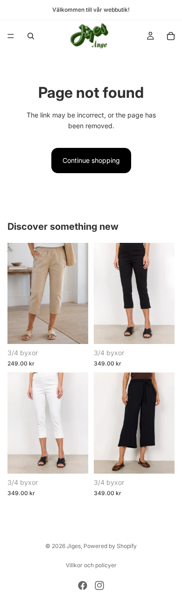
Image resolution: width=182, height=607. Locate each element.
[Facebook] (82, 585)
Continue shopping (91, 160)
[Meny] (10, 36)
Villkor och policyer (91, 565)
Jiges (74, 545)
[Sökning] (31, 36)
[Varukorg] (171, 36)
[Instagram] (99, 585)
